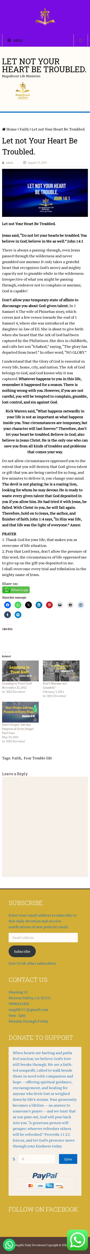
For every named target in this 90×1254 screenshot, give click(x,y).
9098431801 (19, 1003)
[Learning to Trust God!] (20, 671)
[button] (9, 1245)
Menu (18, 40)
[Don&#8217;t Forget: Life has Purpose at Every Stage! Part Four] (20, 712)
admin (9, 162)
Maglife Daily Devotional (30, 1245)
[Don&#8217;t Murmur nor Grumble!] (61, 671)
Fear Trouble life (38, 757)
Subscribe (22, 951)
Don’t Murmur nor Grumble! (55, 685)
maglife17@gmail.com (28, 1009)
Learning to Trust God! (17, 683)
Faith (16, 757)
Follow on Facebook (43, 1209)
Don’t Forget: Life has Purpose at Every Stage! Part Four (18, 729)
